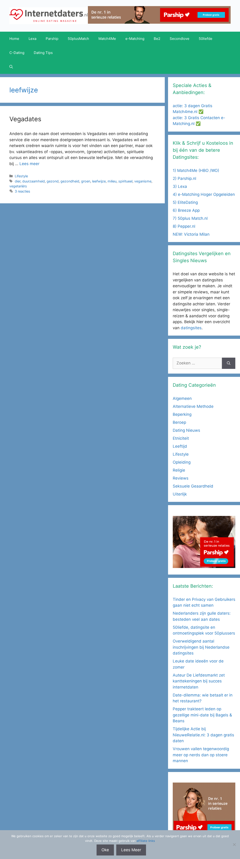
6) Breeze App (186, 210)
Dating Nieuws (186, 430)
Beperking (182, 414)
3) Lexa (180, 186)
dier (17, 181)
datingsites (191, 327)
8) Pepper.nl (184, 226)
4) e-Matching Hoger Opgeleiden (204, 194)
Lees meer (29, 163)
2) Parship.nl (184, 178)
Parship (52, 38)
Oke (105, 850)
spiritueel (125, 181)
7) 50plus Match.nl (190, 218)
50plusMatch (78, 38)
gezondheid (69, 181)
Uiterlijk (180, 494)
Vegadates (25, 119)
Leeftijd (180, 446)
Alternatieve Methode (193, 406)
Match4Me (107, 38)
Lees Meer (131, 850)
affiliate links (146, 841)
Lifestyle (21, 176)
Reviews (180, 478)
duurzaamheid (33, 181)
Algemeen (182, 398)
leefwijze (99, 181)
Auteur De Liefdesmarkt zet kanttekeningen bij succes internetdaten (199, 681)
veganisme (142, 181)
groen (85, 181)
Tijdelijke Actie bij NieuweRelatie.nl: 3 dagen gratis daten (203, 735)
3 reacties (22, 191)
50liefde (205, 38)
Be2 (157, 38)
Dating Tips (43, 52)
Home (14, 38)
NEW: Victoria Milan (191, 234)
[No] (234, 844)
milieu (112, 181)
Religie (179, 470)
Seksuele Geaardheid (193, 486)
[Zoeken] (228, 363)
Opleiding (182, 462)
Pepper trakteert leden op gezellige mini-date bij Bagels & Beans (202, 715)
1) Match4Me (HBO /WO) (196, 170)
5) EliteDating (185, 202)
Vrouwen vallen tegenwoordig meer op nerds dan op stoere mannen (201, 754)
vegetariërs (18, 186)
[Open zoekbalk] (11, 67)
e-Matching (134, 38)
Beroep (179, 422)
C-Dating (16, 52)
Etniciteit (181, 438)
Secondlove (179, 38)
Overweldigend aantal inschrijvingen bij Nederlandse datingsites (201, 647)
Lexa (32, 38)
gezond (53, 181)
